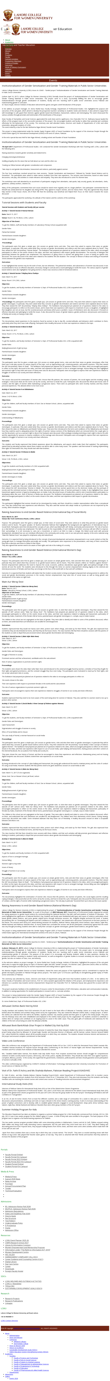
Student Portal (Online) (14, 1164)
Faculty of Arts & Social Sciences (25, 1360)
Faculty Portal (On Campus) (16, 1157)
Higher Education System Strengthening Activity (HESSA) (28, 1352)
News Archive (10, 1181)
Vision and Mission (15, 1338)
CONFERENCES (19, 4)
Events (7, 73)
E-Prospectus (10, 1225)
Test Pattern (10, 1221)
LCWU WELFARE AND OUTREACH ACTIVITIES (23, 1281)
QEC (28, 4)
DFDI (40, 4)
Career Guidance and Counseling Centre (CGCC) (24, 1259)
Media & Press (11, 1176)
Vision (7, 53)
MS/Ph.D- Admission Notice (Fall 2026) (20, 1209)
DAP (46, 4)
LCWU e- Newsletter (13, 1284)
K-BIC (43, 4)
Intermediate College (21, 1344)
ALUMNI (7, 4)
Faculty (7, 57)
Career (8, 1266)
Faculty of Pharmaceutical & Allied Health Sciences (31, 1370)
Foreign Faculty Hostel (14, 1271)
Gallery (8, 47)
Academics (9, 42)
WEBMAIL (79, 4)
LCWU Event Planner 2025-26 (17, 1240)
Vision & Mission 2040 (17, 1346)
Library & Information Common (18, 1245)
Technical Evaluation (13, 1191)
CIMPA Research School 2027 (16, 1243)
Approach (8, 71)
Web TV (63, 4)
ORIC (25, 4)
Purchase (9, 1184)
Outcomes (8, 65)
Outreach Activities (11, 59)
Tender (8, 1188)
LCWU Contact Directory (9, 1321)
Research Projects (12, 1298)
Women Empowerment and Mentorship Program (25, 1247)
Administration (14, 1335)
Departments (14, 1372)
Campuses (13, 1340)
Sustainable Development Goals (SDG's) (23, 1350)
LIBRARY (52, 4)
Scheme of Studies (11, 63)
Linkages (8, 69)
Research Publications (14, 1301)
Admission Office (11, 1230)
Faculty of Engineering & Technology (26, 1366)
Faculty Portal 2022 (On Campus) (18, 1162)
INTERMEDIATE (34, 4)
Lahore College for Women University (27, 1328)
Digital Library (11, 1262)
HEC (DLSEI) (10, 1254)
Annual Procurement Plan (15, 1186)
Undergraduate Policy (14, 1223)
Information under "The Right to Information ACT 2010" (27, 1250)
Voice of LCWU (71, 4)
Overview (8, 49)
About (7, 40)
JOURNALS (58, 4)
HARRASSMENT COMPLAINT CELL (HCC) (21, 1257)
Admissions (9, 44)
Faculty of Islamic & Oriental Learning (27, 1362)
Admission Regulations (14, 1211)
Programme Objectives (13, 61)
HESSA (12, 4)
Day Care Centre (11, 1264)
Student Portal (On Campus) (16, 1166)
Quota (7, 1228)
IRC (49, 4)
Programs (8, 55)
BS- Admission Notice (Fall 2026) (18, 1206)
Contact (8, 75)
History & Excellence (16, 1348)
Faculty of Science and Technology (26, 1358)
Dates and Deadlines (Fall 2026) (17, 1213)
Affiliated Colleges (20, 1342)
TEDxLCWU (9, 1286)
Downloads (9, 1269)
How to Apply (10, 1216)
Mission (8, 51)
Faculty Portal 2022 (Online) (16, 1159)
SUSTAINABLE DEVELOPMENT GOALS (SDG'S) (23, 1288)
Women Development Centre (17, 1252)
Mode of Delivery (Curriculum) (15, 67)
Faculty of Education (21, 1368)
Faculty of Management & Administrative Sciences (31, 1364)
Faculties (12, 1356)
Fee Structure (10, 1218)
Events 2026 (13, 1378)
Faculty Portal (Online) (14, 1154)
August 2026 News (12, 1179)
